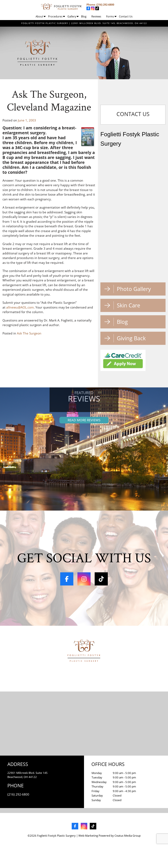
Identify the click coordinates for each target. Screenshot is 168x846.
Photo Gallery (134, 289)
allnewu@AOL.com (20, 307)
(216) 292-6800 (105, 4)
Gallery (71, 16)
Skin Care (128, 305)
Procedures (55, 16)
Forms (110, 16)
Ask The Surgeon (29, 333)
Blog (83, 16)
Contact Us (126, 16)
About (39, 16)
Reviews (96, 16)
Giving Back (131, 338)
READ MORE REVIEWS (84, 420)
